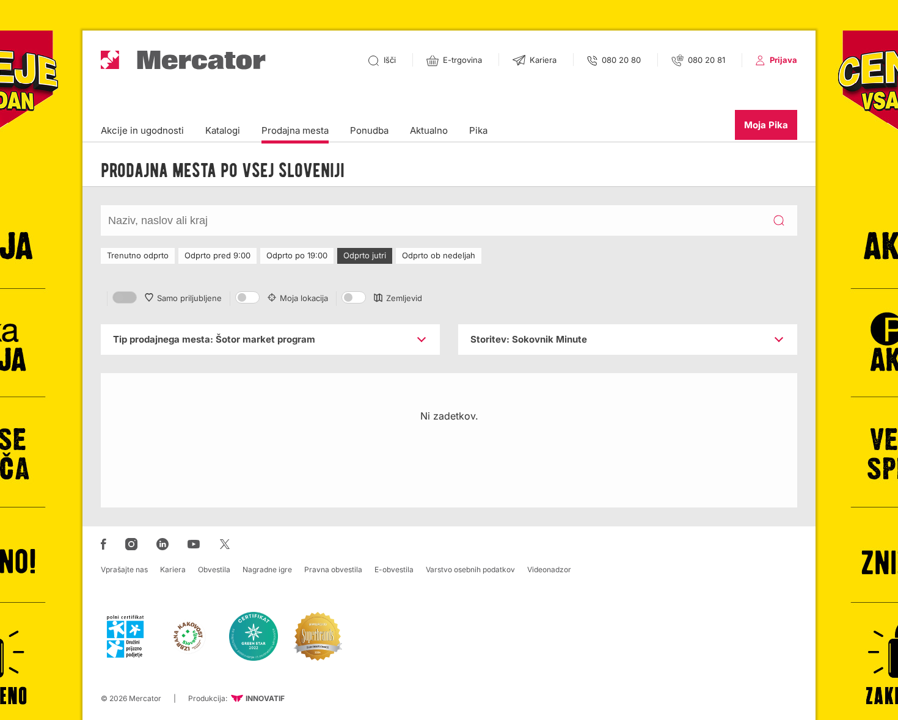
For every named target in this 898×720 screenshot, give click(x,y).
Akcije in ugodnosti (142, 130)
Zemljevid (404, 298)
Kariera (173, 569)
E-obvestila (394, 569)
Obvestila (214, 569)
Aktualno (429, 130)
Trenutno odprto (138, 255)
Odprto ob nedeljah (438, 255)
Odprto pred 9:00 (217, 255)
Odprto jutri (364, 255)
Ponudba (369, 130)
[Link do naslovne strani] (183, 60)
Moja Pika (766, 125)
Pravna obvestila (333, 569)
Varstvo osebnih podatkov (470, 569)
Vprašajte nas (124, 569)
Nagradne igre (267, 569)
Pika (478, 130)
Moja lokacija (304, 298)
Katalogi (222, 130)
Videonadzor (549, 569)
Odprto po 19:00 (296, 255)
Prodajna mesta (295, 130)
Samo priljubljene (189, 298)
